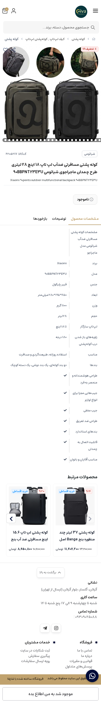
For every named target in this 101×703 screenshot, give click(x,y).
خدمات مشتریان (37, 642)
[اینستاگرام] (56, 628)
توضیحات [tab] (59, 219)
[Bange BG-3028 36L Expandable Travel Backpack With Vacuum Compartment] (75, 505)
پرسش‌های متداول (78, 666)
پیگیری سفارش (39, 656)
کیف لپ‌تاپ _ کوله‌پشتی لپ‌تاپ (44, 39)
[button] (11, 518)
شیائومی (89, 153)
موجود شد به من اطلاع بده (50, 693)
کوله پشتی (78, 39)
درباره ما (86, 656)
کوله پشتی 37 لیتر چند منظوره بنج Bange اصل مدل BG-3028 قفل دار (77, 535)
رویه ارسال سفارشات (35, 661)
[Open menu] (95, 11)
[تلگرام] (45, 628)
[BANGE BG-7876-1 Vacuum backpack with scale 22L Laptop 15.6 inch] (28, 505)
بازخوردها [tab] (40, 219)
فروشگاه (86, 642)
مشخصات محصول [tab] (85, 219)
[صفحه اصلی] (93, 39)
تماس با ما (84, 650)
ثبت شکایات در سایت (35, 650)
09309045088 (86, 617)
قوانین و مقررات (81, 661)
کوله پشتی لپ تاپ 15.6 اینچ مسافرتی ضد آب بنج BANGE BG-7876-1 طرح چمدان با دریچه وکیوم (28, 535)
